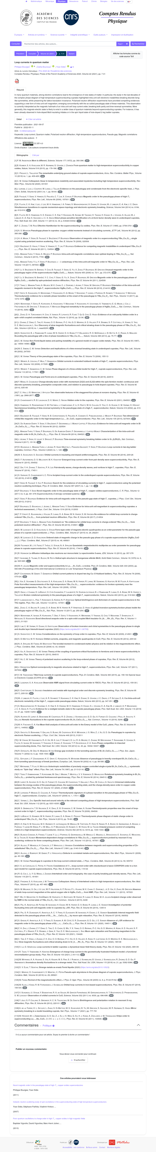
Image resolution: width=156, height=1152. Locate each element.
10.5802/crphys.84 (27, 130)
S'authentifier (79, 1060)
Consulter (16, 43)
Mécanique (50, 1)
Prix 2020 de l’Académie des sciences (55, 71)
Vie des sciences (117, 1)
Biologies (103, 1)
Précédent (20, 53)
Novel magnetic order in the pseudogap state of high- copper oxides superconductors (48, 1085)
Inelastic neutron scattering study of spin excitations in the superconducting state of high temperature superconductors (60, 1101)
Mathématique (36, 1)
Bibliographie (22, 155)
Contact (102, 1147)
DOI (87, 161)
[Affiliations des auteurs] (72, 67)
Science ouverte (57, 34)
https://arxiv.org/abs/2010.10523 (95, 967)
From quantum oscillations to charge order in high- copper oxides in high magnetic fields (49, 1118)
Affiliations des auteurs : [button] (25, 137)
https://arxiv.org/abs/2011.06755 (74, 629)
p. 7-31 (61, 53)
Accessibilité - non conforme (73, 1147)
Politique (47, 1025)
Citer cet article (34, 119)
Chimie (94, 1)
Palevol (85, 1)
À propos (18, 34)
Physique (62, 1)
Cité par (35, 155)
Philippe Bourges (22, 66)
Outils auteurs (99, 34)
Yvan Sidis (60, 66)
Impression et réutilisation (122, 34)
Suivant (71, 53)
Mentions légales (113, 1147)
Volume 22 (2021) (47, 53)
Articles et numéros (36, 34)
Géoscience (73, 1)
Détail (19, 119)
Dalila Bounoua (44, 66)
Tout (120, 43)
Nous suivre (92, 1147)
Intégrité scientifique (79, 34)
